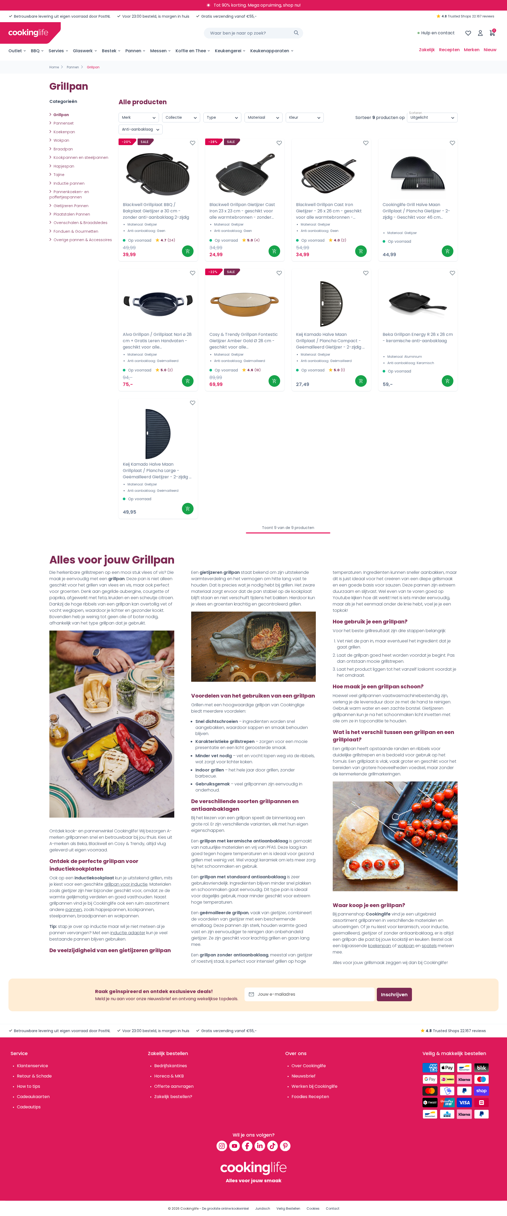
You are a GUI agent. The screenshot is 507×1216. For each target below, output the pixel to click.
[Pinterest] (285, 1146)
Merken (472, 50)
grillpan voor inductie (126, 884)
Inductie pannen (68, 183)
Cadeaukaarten (33, 1097)
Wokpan (61, 140)
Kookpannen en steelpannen (80, 157)
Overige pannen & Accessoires (82, 239)
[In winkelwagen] (188, 251)
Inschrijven (394, 994)
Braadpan (63, 149)
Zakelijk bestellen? (173, 1097)
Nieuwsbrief (304, 1076)
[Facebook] (247, 1146)
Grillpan (61, 114)
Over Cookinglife (309, 1066)
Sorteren (415, 113)
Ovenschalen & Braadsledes (80, 222)
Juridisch (262, 1208)
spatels (429, 946)
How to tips (28, 1086)
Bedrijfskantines (170, 1066)
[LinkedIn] (260, 1146)
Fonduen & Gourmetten (75, 231)
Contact (332, 1208)
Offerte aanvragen (174, 1086)
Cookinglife (189, 1208)
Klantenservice (32, 1066)
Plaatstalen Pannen (71, 214)
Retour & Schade (34, 1076)
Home (54, 67)
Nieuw (490, 50)
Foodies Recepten (310, 1097)
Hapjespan (63, 166)
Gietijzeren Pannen (70, 205)
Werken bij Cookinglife (314, 1086)
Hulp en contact (438, 33)
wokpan (406, 946)
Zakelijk (427, 50)
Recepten (449, 50)
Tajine (58, 174)
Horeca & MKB (169, 1076)
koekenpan (379, 946)
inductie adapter (127, 933)
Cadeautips (29, 1107)
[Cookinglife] (28, 33)
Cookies (313, 1208)
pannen (73, 910)
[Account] (480, 33)
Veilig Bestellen (288, 1208)
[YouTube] (234, 1146)
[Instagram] (222, 1146)
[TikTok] (272, 1146)
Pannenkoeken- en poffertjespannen (69, 194)
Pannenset (63, 123)
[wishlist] (468, 33)
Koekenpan (64, 132)
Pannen (73, 67)
